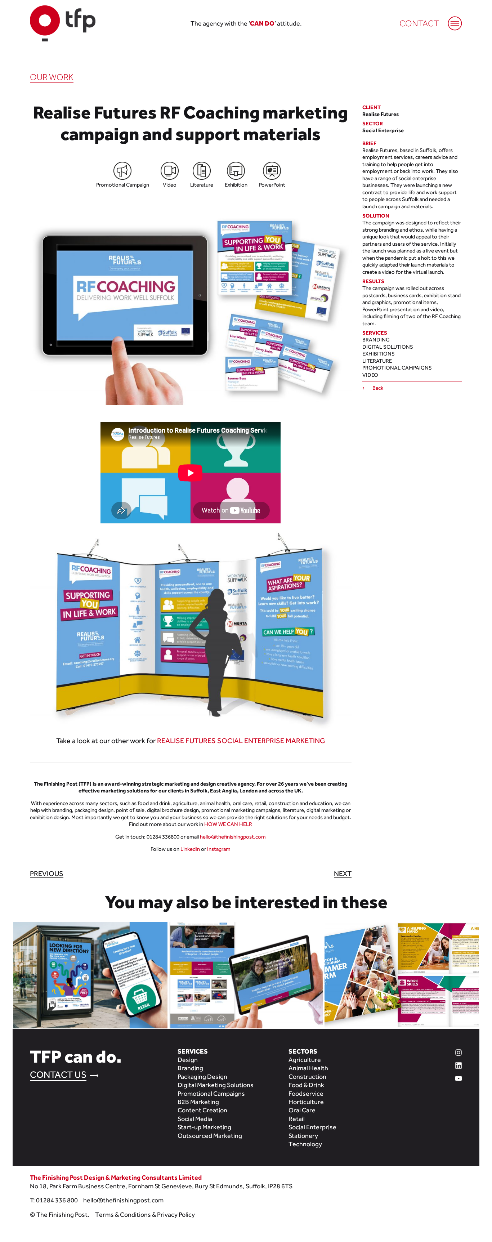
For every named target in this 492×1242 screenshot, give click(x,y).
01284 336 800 (57, 1200)
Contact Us (58, 1074)
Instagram (219, 849)
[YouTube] (430, 1077)
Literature (377, 361)
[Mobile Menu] (451, 19)
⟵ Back (372, 388)
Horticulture (306, 1101)
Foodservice (306, 1093)
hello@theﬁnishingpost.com (123, 1200)
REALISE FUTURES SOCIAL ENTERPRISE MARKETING (241, 741)
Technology (305, 1144)
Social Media (195, 1118)
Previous (46, 873)
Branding (376, 339)
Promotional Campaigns (397, 368)
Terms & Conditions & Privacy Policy (145, 1214)
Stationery (303, 1135)
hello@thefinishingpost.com (233, 837)
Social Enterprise (312, 1127)
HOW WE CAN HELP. (228, 824)
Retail (297, 1118)
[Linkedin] (430, 1064)
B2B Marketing (198, 1101)
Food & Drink (306, 1085)
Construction (307, 1076)
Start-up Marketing (204, 1127)
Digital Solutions (387, 347)
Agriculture (305, 1059)
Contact (419, 23)
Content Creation (202, 1110)
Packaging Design (202, 1076)
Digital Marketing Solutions (216, 1085)
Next (343, 873)
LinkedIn (190, 849)
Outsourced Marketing (210, 1135)
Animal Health (308, 1068)
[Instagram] (430, 1051)
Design (188, 1059)
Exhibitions (378, 353)
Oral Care (302, 1110)
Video (370, 375)
